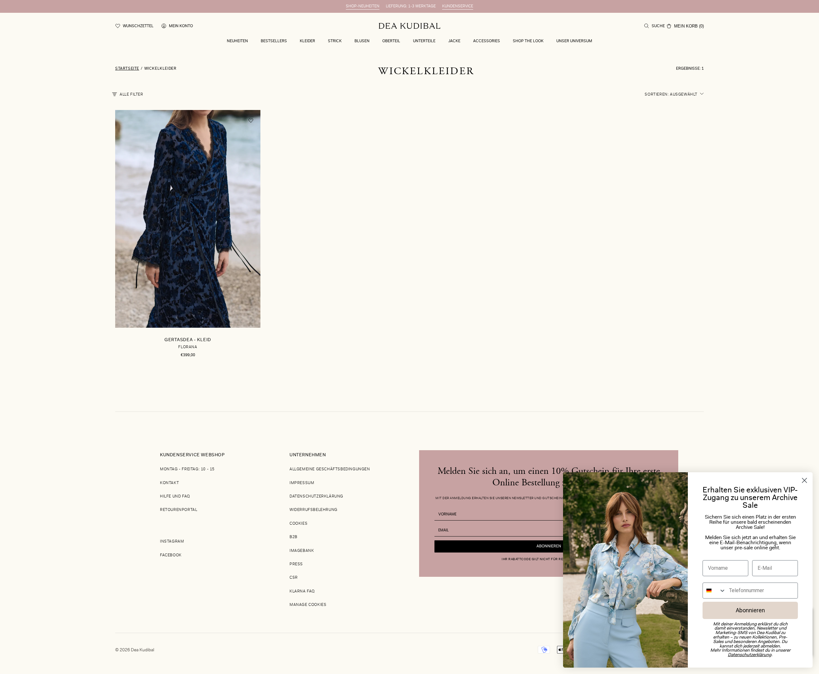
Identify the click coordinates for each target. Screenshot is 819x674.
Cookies (298, 524)
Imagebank (302, 551)
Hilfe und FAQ (175, 496)
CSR (294, 578)
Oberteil (391, 41)
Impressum (302, 483)
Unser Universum (574, 41)
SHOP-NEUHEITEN (362, 6)
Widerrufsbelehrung (314, 510)
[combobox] (714, 590)
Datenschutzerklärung (316, 496)
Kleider (307, 41)
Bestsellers (274, 41)
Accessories (486, 41)
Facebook (171, 555)
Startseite (127, 69)
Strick (335, 41)
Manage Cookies (308, 605)
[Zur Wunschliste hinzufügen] (251, 120)
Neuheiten (237, 41)
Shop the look (528, 41)
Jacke (454, 41)
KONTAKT (169, 483)
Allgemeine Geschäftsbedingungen (330, 469)
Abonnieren (549, 546)
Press (296, 564)
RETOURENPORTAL (178, 510)
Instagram (172, 542)
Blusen (362, 41)
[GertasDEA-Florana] (187, 241)
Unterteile (424, 41)
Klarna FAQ (302, 591)
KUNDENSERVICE (457, 6)
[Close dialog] (804, 480)
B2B (294, 537)
